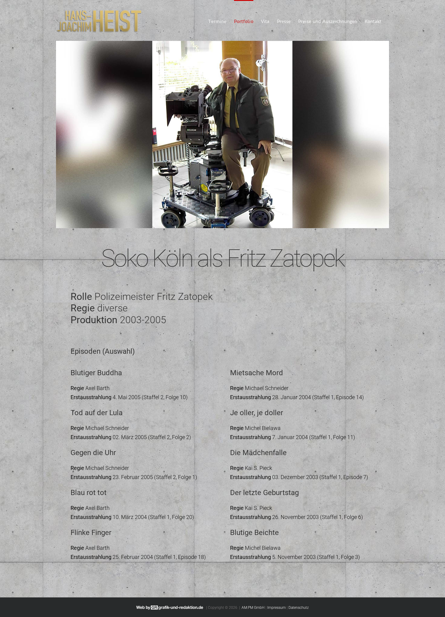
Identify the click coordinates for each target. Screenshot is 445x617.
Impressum (276, 608)
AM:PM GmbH (253, 608)
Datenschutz (298, 608)
